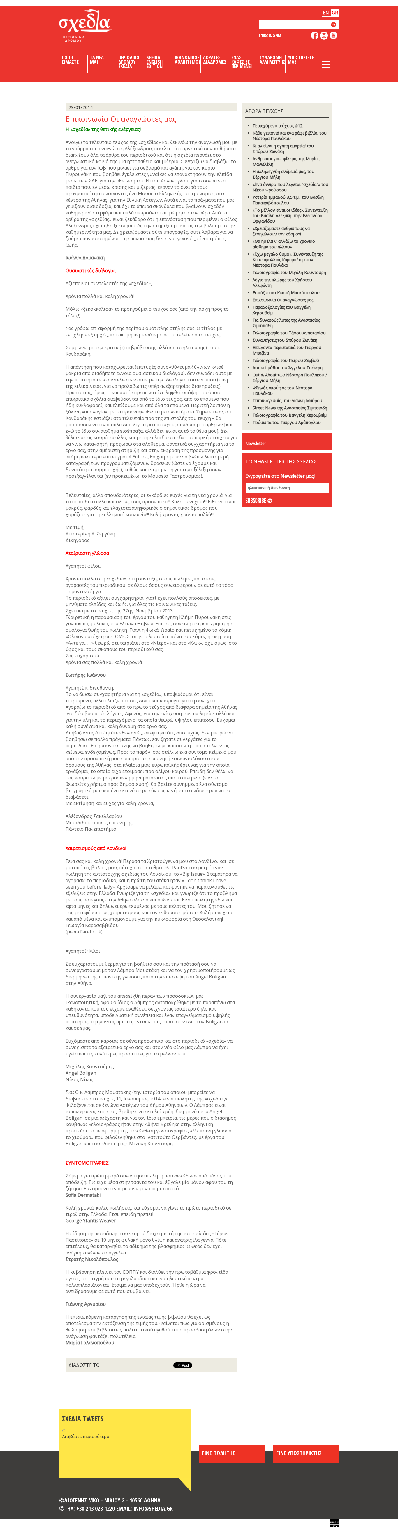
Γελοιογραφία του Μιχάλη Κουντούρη (289, 272)
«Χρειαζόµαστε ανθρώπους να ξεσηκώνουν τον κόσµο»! (281, 231)
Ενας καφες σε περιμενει (241, 61)
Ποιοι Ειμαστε (70, 59)
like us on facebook (315, 35)
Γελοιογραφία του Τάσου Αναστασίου (289, 333)
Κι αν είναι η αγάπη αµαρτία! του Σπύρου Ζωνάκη (283, 148)
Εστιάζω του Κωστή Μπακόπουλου (286, 292)
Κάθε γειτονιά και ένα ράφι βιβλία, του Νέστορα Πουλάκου (290, 135)
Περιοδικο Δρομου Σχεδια (128, 61)
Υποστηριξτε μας (301, 59)
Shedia (95, 25)
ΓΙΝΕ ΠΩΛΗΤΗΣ (218, 1453)
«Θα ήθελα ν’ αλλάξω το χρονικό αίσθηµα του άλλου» (284, 243)
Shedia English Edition (155, 61)
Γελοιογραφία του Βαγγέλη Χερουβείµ (290, 415)
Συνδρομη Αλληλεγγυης (272, 59)
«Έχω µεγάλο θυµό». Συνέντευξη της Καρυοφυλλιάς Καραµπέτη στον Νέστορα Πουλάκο (288, 259)
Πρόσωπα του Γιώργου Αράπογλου (287, 422)
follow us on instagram (324, 36)
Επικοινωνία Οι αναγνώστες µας (283, 300)
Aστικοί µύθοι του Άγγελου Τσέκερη (288, 367)
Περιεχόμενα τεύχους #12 (277, 125)
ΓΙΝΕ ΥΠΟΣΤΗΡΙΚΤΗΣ (299, 1453)
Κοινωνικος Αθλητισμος (188, 59)
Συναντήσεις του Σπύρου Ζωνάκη (285, 340)
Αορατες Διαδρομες (214, 59)
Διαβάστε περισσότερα (85, 1436)
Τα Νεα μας (97, 59)
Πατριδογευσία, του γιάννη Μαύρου (287, 400)
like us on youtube (333, 35)
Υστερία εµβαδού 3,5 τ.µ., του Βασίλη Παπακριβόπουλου (288, 199)
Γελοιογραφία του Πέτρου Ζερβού (286, 360)
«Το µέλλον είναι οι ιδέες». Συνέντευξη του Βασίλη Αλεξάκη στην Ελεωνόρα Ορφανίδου (290, 215)
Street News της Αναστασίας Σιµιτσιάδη (290, 408)
